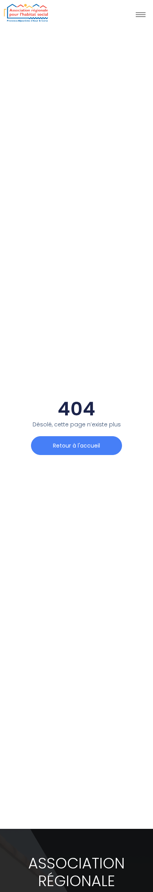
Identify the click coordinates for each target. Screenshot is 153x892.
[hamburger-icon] (140, 15)
